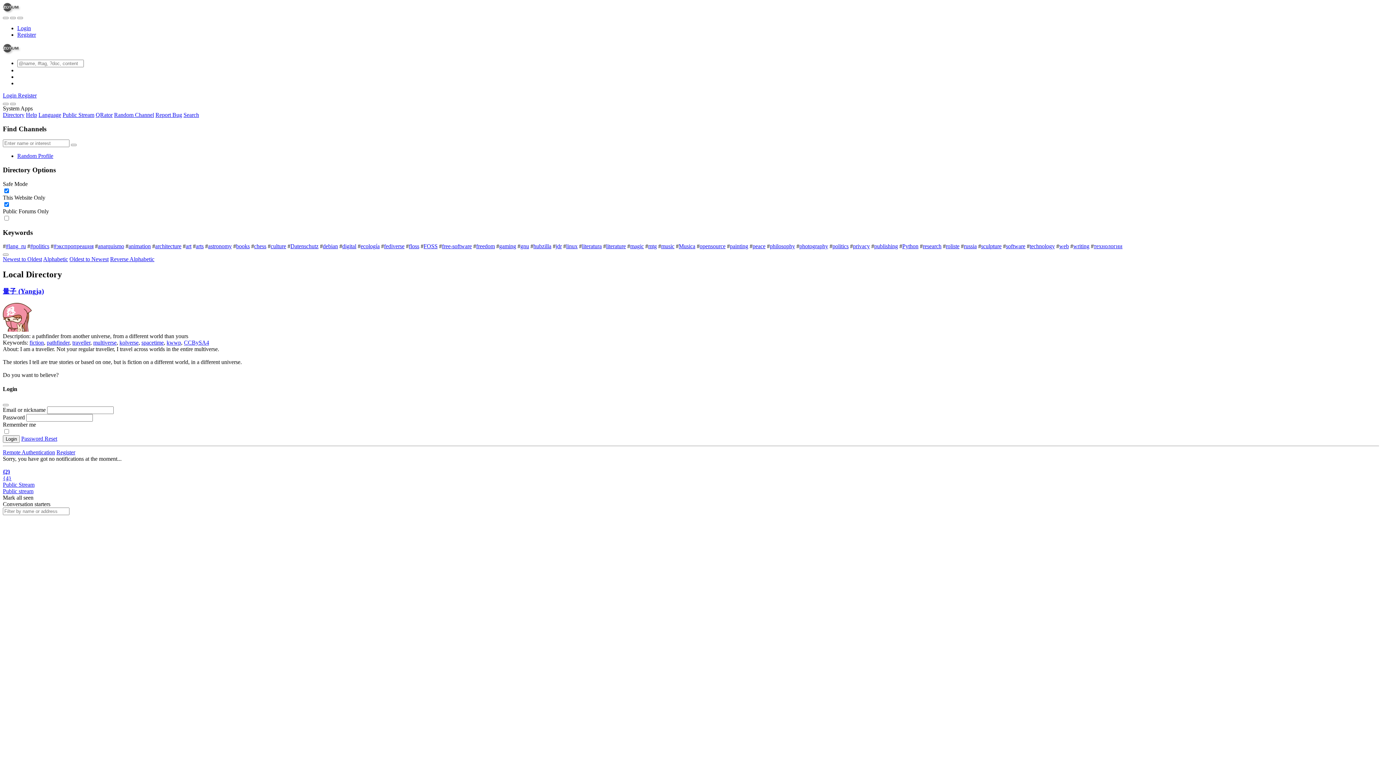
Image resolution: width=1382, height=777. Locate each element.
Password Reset (39, 439)
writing (1081, 246)
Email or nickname (25, 410)
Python (910, 246)
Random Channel (134, 115)
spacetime (152, 343)
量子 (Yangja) (23, 291)
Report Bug (168, 115)
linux (572, 246)
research (932, 246)
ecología (370, 246)
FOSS (431, 246)
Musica (687, 246)
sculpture (991, 246)
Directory (13, 115)
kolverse (129, 343)
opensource (713, 246)
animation (139, 246)
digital (349, 246)
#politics (39, 246)
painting (739, 246)
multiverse (105, 343)
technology (1042, 246)
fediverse (394, 246)
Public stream (18, 491)
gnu (524, 246)
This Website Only (24, 198)
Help (31, 115)
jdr (559, 246)
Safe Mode (15, 184)
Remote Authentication (29, 452)
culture (278, 246)
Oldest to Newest (89, 259)
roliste (952, 246)
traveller (81, 343)
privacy (861, 246)
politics (840, 246)
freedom (485, 246)
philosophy (782, 246)
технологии (1108, 246)
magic (637, 246)
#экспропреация (74, 246)
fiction (37, 343)
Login (24, 28)
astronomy (220, 246)
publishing (886, 246)
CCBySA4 (196, 343)
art (188, 246)
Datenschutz (304, 246)
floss (414, 246)
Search (191, 115)
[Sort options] (6, 255)
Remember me (19, 425)
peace (759, 246)
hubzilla (542, 246)
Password (14, 417)
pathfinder (58, 343)
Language (50, 115)
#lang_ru (16, 246)
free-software (457, 246)
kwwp (174, 343)
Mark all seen (18, 498)
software (1015, 246)
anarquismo (111, 246)
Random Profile (35, 156)
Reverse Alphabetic (132, 259)
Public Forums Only (26, 211)
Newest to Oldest (22, 259)
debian (330, 246)
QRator (104, 115)
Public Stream (78, 115)
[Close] (13, 104)
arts (200, 246)
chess (260, 246)
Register (26, 35)
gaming (507, 246)
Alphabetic (55, 259)
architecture (168, 246)
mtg (652, 246)
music (667, 246)
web (1064, 246)
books (243, 246)
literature (616, 246)
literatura (592, 246)
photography (813, 246)
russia (970, 246)
